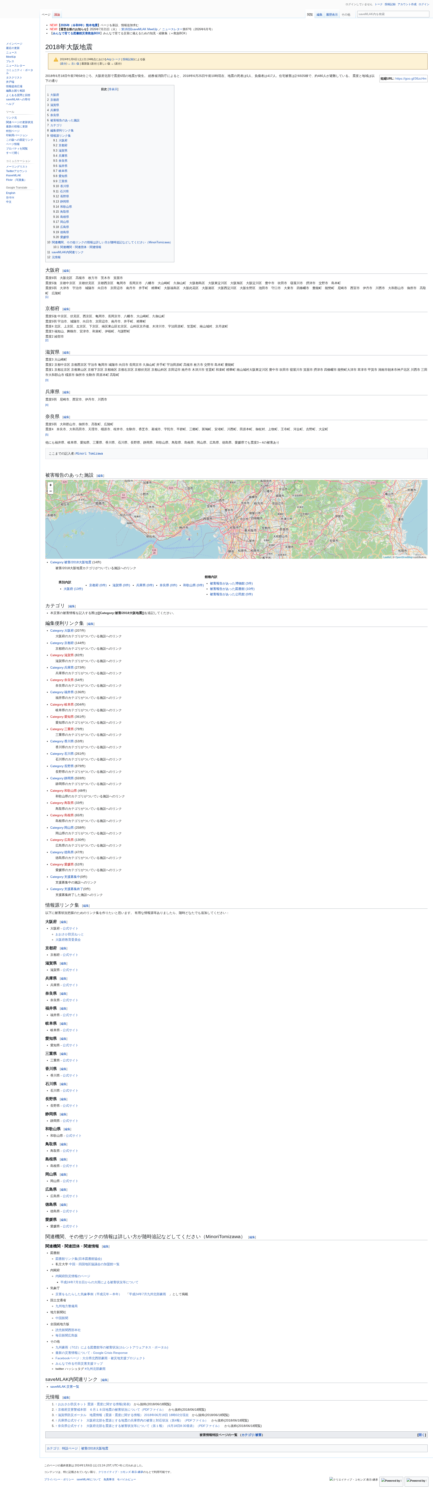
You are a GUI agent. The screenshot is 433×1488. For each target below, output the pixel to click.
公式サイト (70, 928)
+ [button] (50, 485)
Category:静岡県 (62, 778)
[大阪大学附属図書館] (226, 500)
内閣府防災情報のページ (72, 1276)
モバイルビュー (126, 1479)
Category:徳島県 (62, 852)
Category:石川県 (62, 753)
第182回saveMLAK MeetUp (139, 29)
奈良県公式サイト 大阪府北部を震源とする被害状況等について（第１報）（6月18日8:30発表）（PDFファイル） (139, 1426)
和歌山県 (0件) (193, 585)
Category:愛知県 (62, 716)
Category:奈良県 (62, 680)
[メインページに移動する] (20, 18)
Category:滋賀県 (62, 655)
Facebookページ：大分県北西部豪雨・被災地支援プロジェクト (100, 1358)
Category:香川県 (62, 741)
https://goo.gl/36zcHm (410, 78)
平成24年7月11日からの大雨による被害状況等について (99, 1282)
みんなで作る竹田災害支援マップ (79, 1363)
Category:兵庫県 (62, 667)
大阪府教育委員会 (68, 939)
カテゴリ (53, 1448)
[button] (347, 13)
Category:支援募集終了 (66, 889)
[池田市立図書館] (223, 496)
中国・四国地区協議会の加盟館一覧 (94, 1264)
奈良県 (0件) (168, 585)
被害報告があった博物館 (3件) (231, 583)
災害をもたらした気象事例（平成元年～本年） (88, 1294)
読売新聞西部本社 (68, 1330)
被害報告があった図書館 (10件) (232, 589)
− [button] (50, 491)
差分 (63, 63)
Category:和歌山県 (63, 790)
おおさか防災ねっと (69, 934)
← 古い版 (73, 63)
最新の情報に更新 (17, 126)
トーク (117, 59)
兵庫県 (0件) (145, 585)
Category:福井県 (62, 692)
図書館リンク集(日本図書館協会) (78, 1258)
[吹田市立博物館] (239, 504)
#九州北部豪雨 (95, 1369)
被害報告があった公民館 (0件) (231, 594)
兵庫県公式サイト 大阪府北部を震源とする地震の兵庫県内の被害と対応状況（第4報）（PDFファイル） (133, 1420)
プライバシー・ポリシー (59, 1479)
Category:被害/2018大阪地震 (70, 562)
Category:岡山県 (62, 827)
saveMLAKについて (89, 1479)
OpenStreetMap (404, 557)
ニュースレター (172, 29)
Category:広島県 (62, 840)
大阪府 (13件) (73, 589)
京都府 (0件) (98, 585)
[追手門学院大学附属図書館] (243, 492)
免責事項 (109, 1479)
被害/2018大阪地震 (94, 1448)
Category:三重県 (62, 729)
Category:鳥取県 (62, 803)
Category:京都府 (62, 643)
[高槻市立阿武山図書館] (247, 489)
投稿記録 (128, 59)
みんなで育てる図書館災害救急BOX (76, 33)
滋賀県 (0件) (121, 585)
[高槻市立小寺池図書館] (249, 494)
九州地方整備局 (66, 1306)
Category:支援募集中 (65, 877)
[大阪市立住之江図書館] (230, 540)
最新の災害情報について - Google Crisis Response (91, 1353)
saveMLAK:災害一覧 (64, 1386)
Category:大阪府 (62, 630)
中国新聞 (61, 1318)
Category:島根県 (62, 815)
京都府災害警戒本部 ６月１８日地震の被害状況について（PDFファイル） (111, 1409)
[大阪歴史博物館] (237, 524)
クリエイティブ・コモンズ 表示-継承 (120, 1472)
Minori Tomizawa (89, 453)
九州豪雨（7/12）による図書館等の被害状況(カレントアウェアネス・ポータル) (111, 1347)
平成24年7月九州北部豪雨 (147, 1294)
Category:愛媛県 (62, 864)
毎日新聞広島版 (66, 1335)
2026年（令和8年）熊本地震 (79, 25)
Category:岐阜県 (62, 704)
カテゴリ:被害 (252, 1435)
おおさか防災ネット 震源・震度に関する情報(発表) (94, 1404)
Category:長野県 (62, 766)
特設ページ (70, 1448)
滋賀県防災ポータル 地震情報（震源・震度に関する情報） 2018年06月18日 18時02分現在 (123, 1415)
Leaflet (387, 557)
